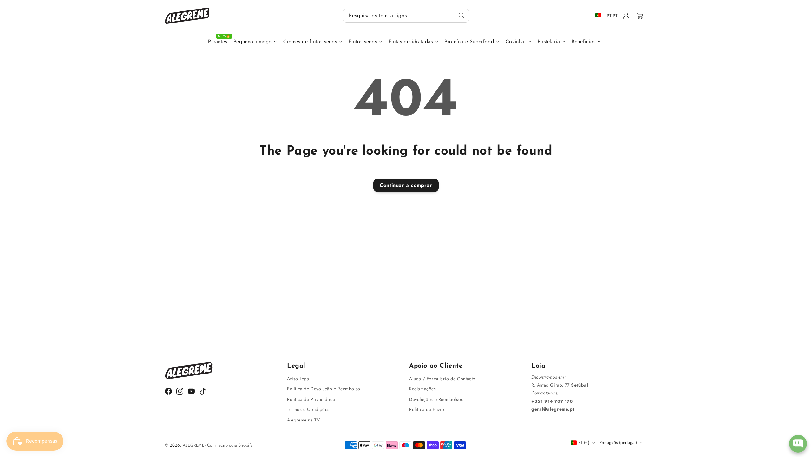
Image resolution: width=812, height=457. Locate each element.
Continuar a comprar (406, 185)
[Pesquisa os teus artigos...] (461, 16)
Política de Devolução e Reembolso (323, 389)
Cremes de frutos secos (310, 41)
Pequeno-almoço (252, 41)
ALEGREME (194, 445)
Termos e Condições (308, 409)
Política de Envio (426, 409)
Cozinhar (516, 41)
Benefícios (583, 41)
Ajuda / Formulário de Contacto (442, 378)
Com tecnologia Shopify (230, 445)
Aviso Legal (299, 378)
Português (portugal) (618, 443)
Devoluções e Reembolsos (436, 399)
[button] (640, 16)
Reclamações (422, 389)
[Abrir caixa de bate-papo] (798, 444)
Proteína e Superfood (469, 41)
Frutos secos (363, 41)
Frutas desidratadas (411, 41)
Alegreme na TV (303, 420)
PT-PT (612, 15)
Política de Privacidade (311, 399)
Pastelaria (549, 41)
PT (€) (583, 443)
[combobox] (406, 16)
